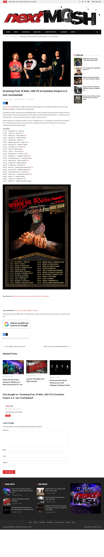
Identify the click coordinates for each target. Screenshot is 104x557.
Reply (7, 415)
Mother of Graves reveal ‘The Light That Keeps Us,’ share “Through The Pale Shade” (56, 508)
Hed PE (23, 338)
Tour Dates (25, 32)
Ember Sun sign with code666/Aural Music (56, 346)
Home (8, 32)
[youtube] (88, 1)
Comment (6, 430)
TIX (22, 133)
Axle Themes (97, 527)
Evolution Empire (16, 338)
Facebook (19, 310)
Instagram (29, 310)
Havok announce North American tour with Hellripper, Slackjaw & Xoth (60, 382)
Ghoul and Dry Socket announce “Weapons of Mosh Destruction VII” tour (13, 382)
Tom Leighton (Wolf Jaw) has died (15, 346)
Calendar (63, 32)
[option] (23, 2)
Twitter (24, 310)
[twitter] (82, 1)
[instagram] (85, 1)
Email (4, 456)
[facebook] (79, 1)
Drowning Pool (8, 338)
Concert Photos (50, 32)
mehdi (7, 406)
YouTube (35, 310)
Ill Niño (27, 338)
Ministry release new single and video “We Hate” (21, 1)
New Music (37, 32)
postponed (8, 107)
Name (4, 450)
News (16, 32)
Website (5, 462)
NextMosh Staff (20, 99)
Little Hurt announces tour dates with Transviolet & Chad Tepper (31, 296)
